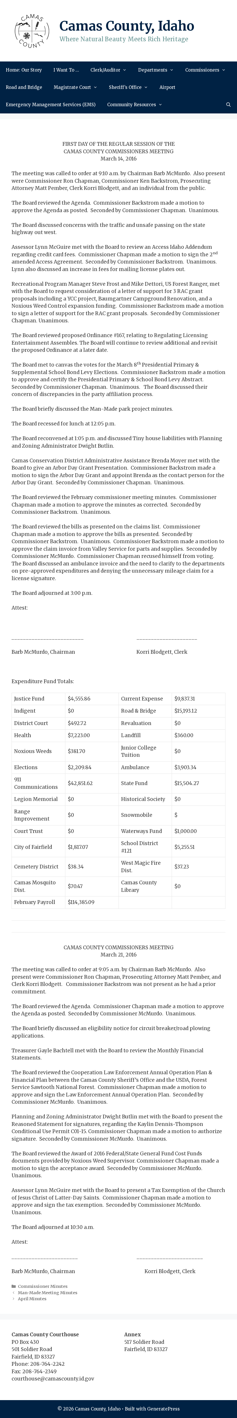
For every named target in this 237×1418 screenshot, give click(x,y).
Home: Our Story (24, 70)
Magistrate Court (72, 87)
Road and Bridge (24, 87)
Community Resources (131, 104)
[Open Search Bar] (228, 104)
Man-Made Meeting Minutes (47, 1292)
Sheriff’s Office (125, 87)
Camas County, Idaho (127, 26)
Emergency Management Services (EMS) (51, 104)
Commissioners (202, 70)
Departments (152, 70)
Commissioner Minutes (43, 1286)
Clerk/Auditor (105, 70)
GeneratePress (163, 1409)
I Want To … (66, 70)
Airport (167, 87)
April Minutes (32, 1298)
